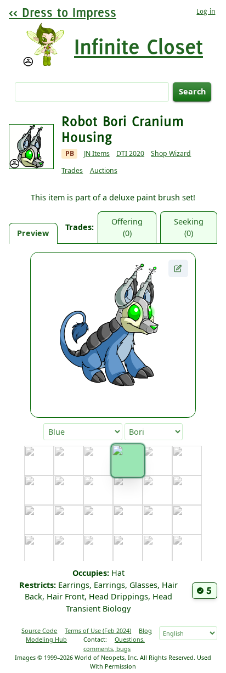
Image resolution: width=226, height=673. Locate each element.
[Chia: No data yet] (39, 490)
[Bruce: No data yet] (157, 460)
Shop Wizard (171, 153)
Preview (33, 233)
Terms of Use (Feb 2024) (98, 630)
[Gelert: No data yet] (68, 520)
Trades (72, 170)
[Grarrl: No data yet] (128, 520)
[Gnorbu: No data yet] (98, 520)
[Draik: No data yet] (128, 490)
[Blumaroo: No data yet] (98, 460)
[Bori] (127, 461)
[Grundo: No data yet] (157, 520)
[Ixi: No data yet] (39, 549)
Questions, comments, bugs (114, 643)
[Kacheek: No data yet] (128, 549)
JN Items (97, 153)
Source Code (39, 630)
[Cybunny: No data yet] (98, 490)
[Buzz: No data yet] (187, 460)
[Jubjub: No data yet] (98, 549)
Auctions (103, 170)
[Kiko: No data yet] (187, 549)
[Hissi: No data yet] (187, 520)
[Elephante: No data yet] (157, 490)
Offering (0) (127, 227)
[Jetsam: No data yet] (68, 549)
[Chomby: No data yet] (68, 490)
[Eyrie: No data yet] (187, 490)
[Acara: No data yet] (39, 460)
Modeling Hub (46, 639)
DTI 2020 (130, 153)
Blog (145, 630)
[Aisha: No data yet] (68, 460)
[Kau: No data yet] (157, 549)
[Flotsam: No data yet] (39, 520)
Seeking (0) (189, 227)
